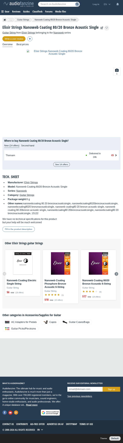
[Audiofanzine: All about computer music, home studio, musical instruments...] (19, 4)
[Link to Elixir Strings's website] (101, 28)
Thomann (10, 155)
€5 (112, 155)
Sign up (111, 389)
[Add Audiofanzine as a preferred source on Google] (50, 413)
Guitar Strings (23, 20)
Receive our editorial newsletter (85, 383)
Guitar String (9, 32)
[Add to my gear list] (106, 28)
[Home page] (5, 20)
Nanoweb (58, 32)
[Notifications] (117, 4)
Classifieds (37, 11)
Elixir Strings (28, 32)
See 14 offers (61, 164)
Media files (60, 11)
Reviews (16, 11)
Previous (4, 274)
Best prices (22, 44)
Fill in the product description (18, 229)
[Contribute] (29, 38)
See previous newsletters (79, 396)
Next (116, 274)
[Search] (77, 4)
